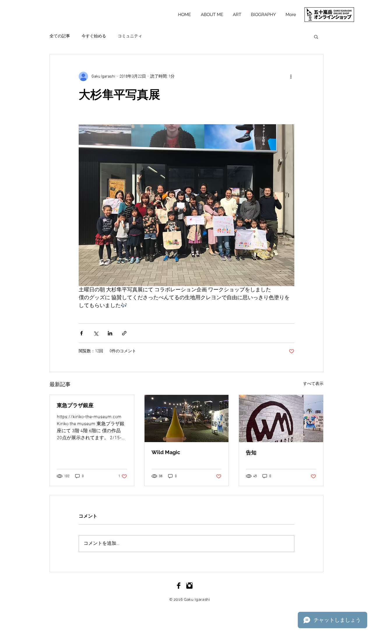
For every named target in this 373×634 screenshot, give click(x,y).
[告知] (281, 418)
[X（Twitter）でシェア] (95, 333)
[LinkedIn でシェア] (110, 333)
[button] (316, 36)
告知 (251, 452)
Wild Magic (166, 452)
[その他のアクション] (290, 76)
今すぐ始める (94, 36)
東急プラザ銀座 (75, 405)
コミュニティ (130, 36)
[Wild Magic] (187, 418)
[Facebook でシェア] (81, 333)
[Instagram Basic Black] (189, 585)
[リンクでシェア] (124, 333)
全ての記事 (60, 36)
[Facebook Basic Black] (178, 585)
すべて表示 (313, 383)
